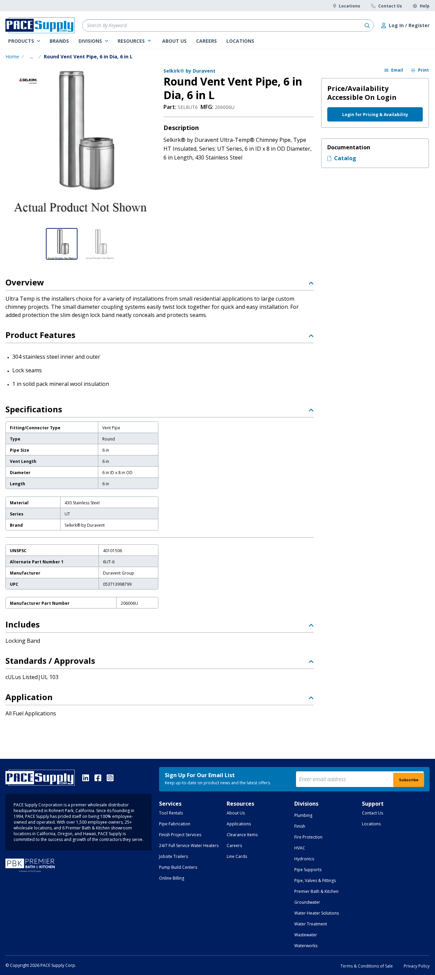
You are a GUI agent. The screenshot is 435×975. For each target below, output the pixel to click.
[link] (24, 41)
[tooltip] (31, 56)
